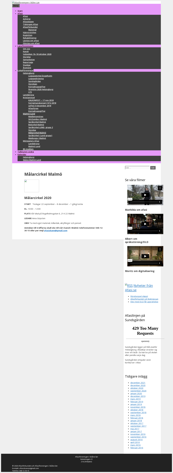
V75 (30, 92)
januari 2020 (136, 393)
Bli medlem (28, 149)
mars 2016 (135, 445)
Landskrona (28, 95)
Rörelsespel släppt (139, 296)
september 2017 (138, 426)
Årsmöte (27, 67)
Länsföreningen (25, 46)
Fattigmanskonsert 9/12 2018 (42, 103)
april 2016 (135, 442)
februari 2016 (136, 447)
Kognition (27, 35)
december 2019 (137, 396)
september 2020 (138, 390)
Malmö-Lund (29, 114)
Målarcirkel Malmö (37, 133)
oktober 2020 (136, 388)
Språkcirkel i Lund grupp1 (40, 135)
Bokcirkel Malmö (36, 124)
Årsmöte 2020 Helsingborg (40, 89)
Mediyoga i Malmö (37, 138)
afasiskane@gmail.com (55, 230)
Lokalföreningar (26, 70)
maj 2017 (134, 428)
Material (32, 29)
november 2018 (137, 407)
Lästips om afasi (31, 40)
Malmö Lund (34, 146)
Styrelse (27, 57)
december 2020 (137, 385)
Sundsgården (34, 81)
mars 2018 (135, 415)
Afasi (20, 13)
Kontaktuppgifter (36, 86)
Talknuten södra (26, 151)
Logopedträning (36, 78)
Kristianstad (29, 97)
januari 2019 (136, 404)
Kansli (26, 51)
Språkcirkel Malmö (37, 122)
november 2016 (137, 434)
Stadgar (27, 65)
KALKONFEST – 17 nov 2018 (41, 100)
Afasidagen (28, 21)
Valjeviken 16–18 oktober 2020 (37, 54)
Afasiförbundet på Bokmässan (144, 299)
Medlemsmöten (35, 116)
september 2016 (138, 436)
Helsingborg (28, 73)
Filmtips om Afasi (31, 43)
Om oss (26, 48)
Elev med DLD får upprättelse (144, 301)
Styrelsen (32, 84)
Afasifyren (33, 108)
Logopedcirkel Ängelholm (40, 76)
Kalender (22, 154)
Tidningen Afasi (30, 24)
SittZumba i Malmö (37, 119)
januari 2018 (136, 420)
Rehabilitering (29, 38)
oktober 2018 (136, 409)
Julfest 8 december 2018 (39, 105)
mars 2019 (135, 398)
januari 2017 (136, 431)
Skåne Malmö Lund (32, 160)
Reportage (28, 62)
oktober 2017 (136, 423)
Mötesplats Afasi (31, 141)
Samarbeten (29, 59)
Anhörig (26, 19)
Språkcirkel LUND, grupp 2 (40, 127)
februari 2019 (136, 401)
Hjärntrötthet (29, 32)
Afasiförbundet (30, 27)
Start (20, 10)
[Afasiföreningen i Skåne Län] (25, 2)
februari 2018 (136, 417)
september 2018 (138, 412)
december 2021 (137, 382)
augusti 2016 (136, 439)
